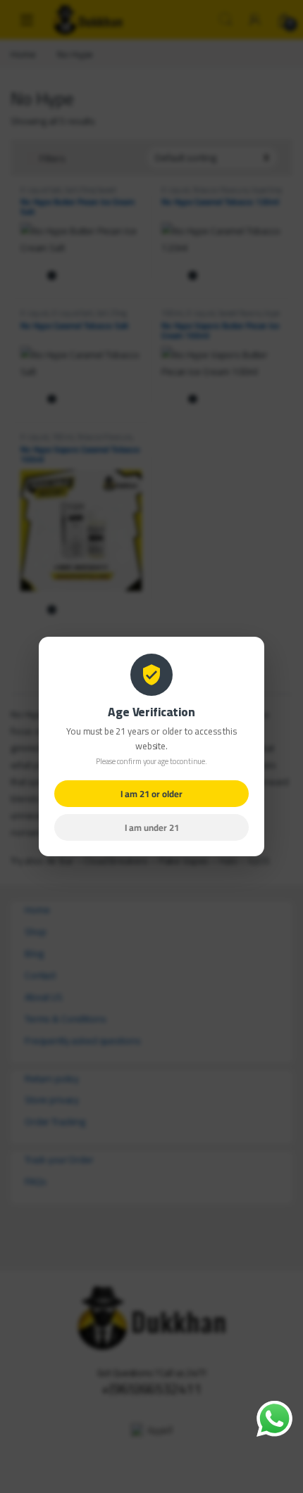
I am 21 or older (151, 793)
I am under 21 (152, 827)
